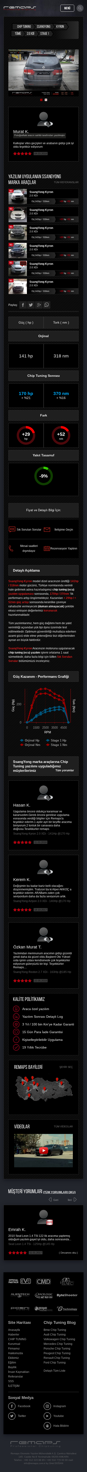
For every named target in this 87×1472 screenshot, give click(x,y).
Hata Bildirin (61, 1425)
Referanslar (15, 1376)
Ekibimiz (13, 1358)
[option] (43, 72)
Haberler (13, 1334)
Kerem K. (22, 879)
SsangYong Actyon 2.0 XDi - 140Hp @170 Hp (42, 901)
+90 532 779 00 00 (57, 1460)
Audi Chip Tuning (55, 1334)
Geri (55, 1200)
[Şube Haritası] (44, 1102)
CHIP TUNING (17, 1339)
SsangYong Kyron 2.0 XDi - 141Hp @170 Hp (41, 833)
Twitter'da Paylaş (31, 305)
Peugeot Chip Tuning (57, 1353)
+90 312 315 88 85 (34, 1460)
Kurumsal (14, 1344)
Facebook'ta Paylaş (23, 305)
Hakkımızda (15, 1353)
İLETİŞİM (13, 1386)
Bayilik (12, 1367)
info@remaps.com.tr (34, 1463)
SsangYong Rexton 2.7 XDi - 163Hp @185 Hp (42, 972)
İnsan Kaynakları (18, 1372)
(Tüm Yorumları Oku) (59, 1192)
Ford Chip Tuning (55, 1362)
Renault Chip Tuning (57, 1358)
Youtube (58, 1416)
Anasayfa (14, 1330)
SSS (11, 1381)
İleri (70, 1200)
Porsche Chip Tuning (57, 1348)
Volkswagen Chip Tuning (59, 1339)
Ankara (33, 1229)
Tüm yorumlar (64, 770)
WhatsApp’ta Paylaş (46, 305)
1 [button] (41, 100)
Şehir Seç (66, 1067)
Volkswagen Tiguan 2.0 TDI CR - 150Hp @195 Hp (39, 1244)
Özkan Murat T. (27, 947)
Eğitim (12, 1362)
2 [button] (46, 100)
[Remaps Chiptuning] (19, 8)
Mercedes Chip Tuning (58, 1344)
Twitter (22, 1416)
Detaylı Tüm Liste (54, 1370)
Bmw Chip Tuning (55, 1330)
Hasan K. (21, 805)
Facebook (24, 1406)
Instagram (59, 1406)
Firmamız (14, 1348)
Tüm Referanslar (66, 182)
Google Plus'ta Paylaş (38, 305)
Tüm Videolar (63, 1126)
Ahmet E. (17, 1229)
